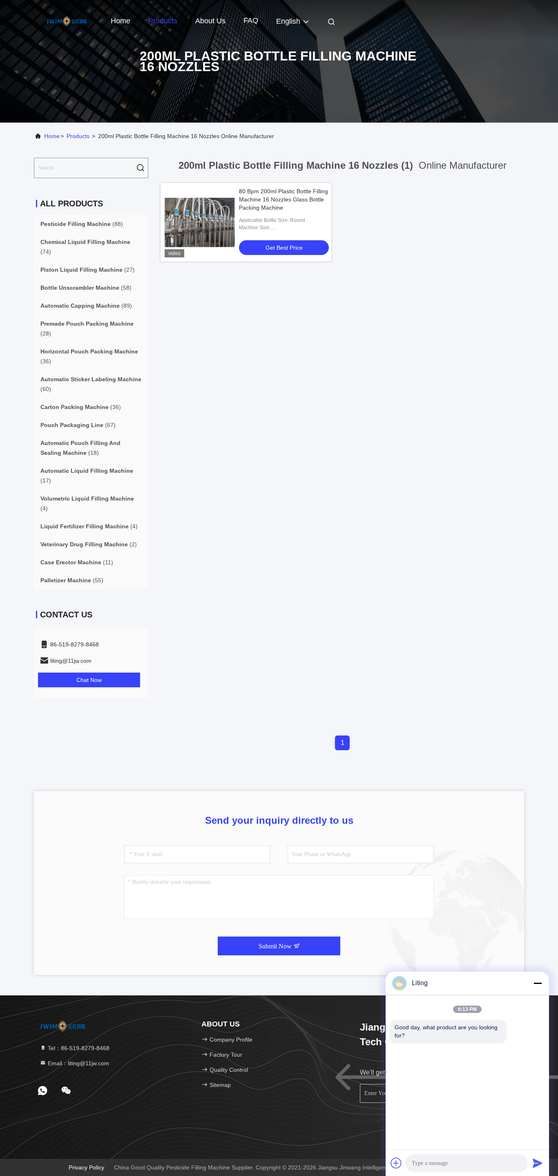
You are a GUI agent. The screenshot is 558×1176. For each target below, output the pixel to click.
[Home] (66, 20)
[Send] (537, 1163)
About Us (210, 21)
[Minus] (537, 983)
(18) (80, 448)
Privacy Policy (86, 1167)
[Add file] (396, 1163)
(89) (86, 305)
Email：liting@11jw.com (77, 1063)
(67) (78, 425)
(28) (87, 328)
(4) (87, 503)
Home (120, 21)
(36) (89, 356)
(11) (76, 562)
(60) (90, 384)
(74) (85, 247)
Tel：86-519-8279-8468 (77, 1048)
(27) (87, 269)
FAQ (250, 20)
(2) (88, 544)
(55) (71, 580)
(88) (81, 224)
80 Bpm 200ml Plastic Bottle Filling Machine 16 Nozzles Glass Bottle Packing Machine (283, 199)
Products (162, 21)
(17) (86, 475)
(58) (86, 287)
